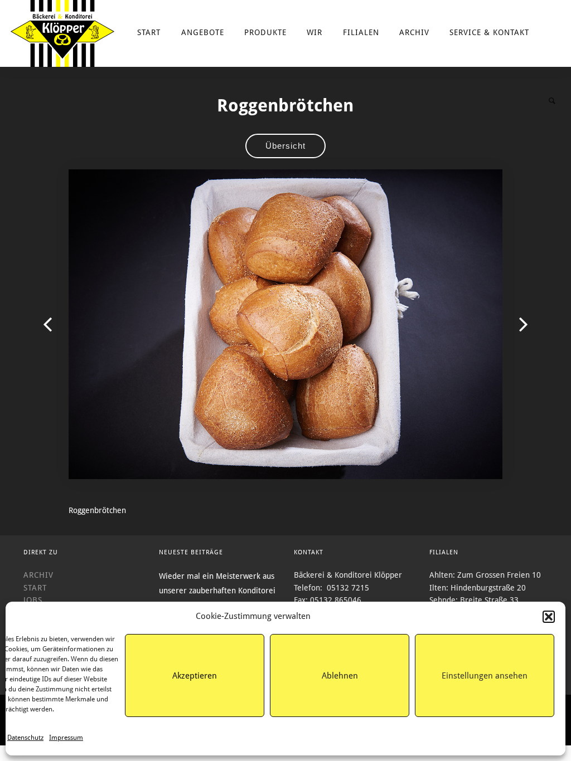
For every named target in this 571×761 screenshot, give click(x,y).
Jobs (32, 600)
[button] (548, 616)
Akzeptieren (194, 676)
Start (149, 32)
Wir (314, 32)
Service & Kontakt (489, 32)
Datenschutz (25, 738)
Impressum (66, 738)
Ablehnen (340, 676)
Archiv (414, 32)
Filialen (361, 32)
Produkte (265, 32)
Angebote (202, 32)
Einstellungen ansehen (485, 676)
